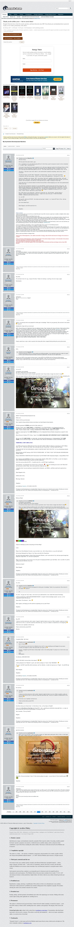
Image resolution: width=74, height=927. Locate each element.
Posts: (7, 166)
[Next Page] (65, 148)
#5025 (68, 786)
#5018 (68, 413)
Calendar (18, 16)
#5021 (68, 616)
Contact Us (48, 816)
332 (27, 811)
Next (69, 811)
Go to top (69, 816)
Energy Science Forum (50, 14)
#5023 (68, 685)
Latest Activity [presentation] (11, 146)
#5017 (68, 367)
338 (49, 811)
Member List (12, 16)
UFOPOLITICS (47, 222)
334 (35, 811)
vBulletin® (65, 820)
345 (53, 811)
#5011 (68, 155)
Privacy (54, 816)
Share (9, 168)
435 (60, 811)
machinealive (8, 280)
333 (31, 811)
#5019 (68, 495)
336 (42, 811)
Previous (9, 811)
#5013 (68, 274)
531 (64, 811)
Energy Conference (38, 14)
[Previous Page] (64, 148)
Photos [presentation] (18, 146)
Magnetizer (60, 14)
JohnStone (8, 325)
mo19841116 (8, 372)
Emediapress (29, 14)
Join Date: (6, 165)
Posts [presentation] (5, 146)
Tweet (9, 170)
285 (20, 811)
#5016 (68, 347)
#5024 (68, 728)
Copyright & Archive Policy (38, 823)
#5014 (68, 294)
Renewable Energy (20, 133)
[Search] (70, 8)
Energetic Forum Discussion (10, 133)
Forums (4, 14)
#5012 (68, 248)
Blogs (10, 14)
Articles (15, 14)
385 (57, 811)
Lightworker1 (8, 160)
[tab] (5, 146)
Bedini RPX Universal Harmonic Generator (30, 16)
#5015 (68, 320)
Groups (21, 14)
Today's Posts (6, 16)
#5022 (68, 637)
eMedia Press (37, 18)
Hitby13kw (8, 733)
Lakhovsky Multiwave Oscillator (47, 16)
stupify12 (8, 352)
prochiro (8, 254)
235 (16, 811)
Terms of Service (61, 816)
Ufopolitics (8, 419)
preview (57, 329)
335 (38, 811)
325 (24, 811)
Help (43, 816)
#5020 (68, 580)
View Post (33, 158)
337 (46, 811)
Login (70, 0)
